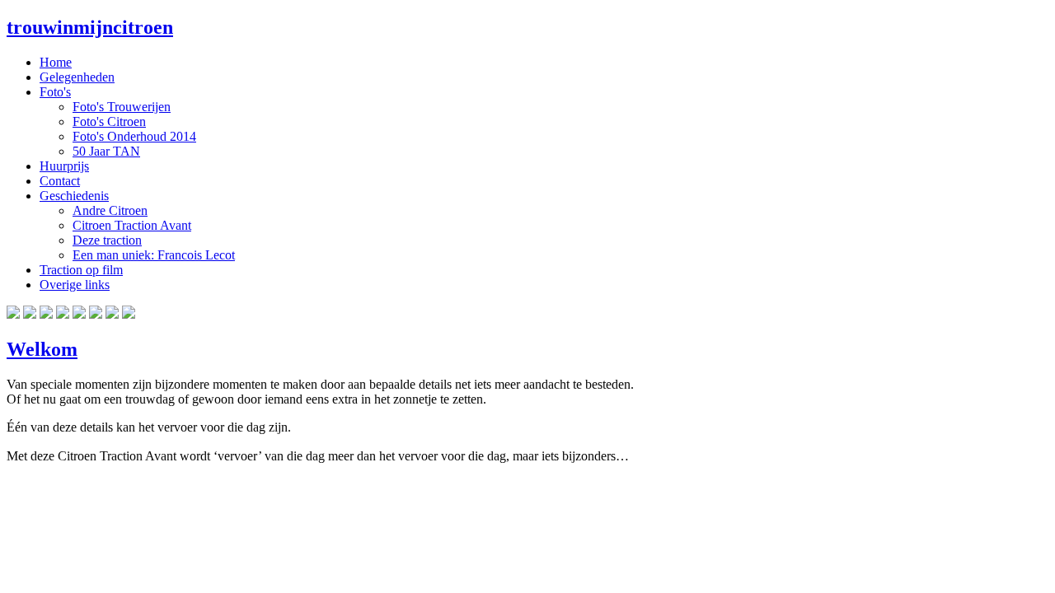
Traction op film (81, 270)
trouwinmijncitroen (90, 27)
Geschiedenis (74, 196)
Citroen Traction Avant (132, 225)
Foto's (55, 92)
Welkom (42, 349)
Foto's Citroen (109, 121)
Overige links (75, 285)
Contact (60, 181)
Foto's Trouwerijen (122, 107)
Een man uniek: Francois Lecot (154, 255)
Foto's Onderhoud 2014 (134, 136)
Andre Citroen (110, 210)
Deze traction (107, 240)
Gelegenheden (77, 77)
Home (56, 62)
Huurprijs (64, 166)
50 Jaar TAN (106, 151)
